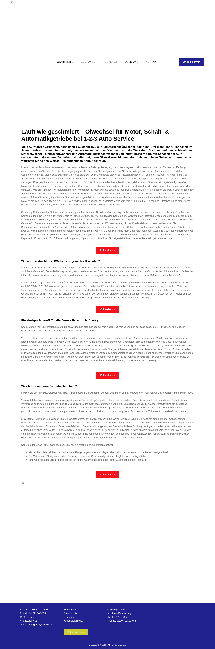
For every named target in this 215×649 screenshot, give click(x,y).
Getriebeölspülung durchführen (98, 400)
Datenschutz (70, 613)
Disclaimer (69, 617)
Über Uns (131, 61)
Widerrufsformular (73, 620)
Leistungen (88, 61)
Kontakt (152, 61)
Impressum (70, 609)
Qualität (111, 61)
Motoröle (148, 189)
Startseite (65, 61)
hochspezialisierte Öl (98, 349)
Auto (168, 174)
